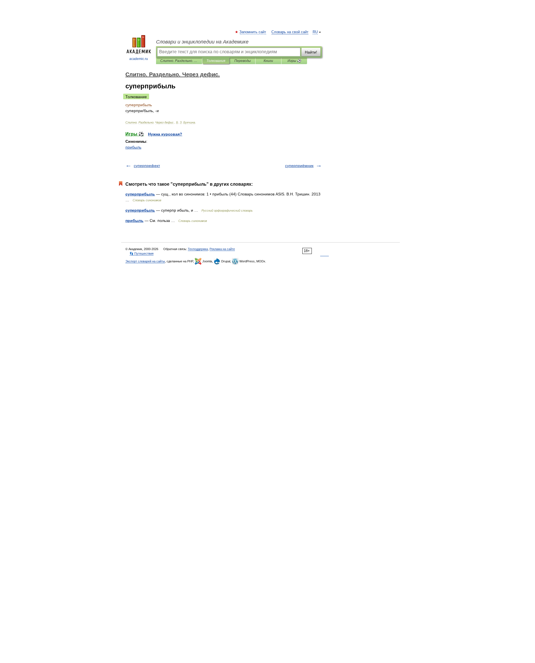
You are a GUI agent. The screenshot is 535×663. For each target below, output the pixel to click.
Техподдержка (198, 249)
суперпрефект (147, 165)
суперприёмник (299, 165)
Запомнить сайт (253, 32)
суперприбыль (140, 194)
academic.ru (138, 59)
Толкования (215, 61)
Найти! (311, 52)
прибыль (133, 147)
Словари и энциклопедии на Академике (202, 42)
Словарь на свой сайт (289, 32)
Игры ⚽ (294, 61)
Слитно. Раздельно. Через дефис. (179, 61)
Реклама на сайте (222, 249)
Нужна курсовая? (165, 134)
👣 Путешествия (142, 253)
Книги (268, 61)
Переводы (242, 61)
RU (315, 32)
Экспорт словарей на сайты (145, 261)
